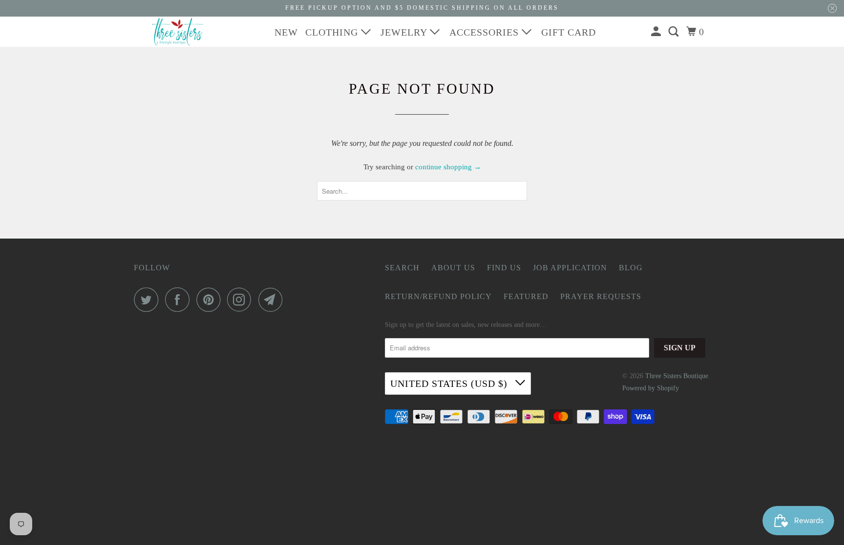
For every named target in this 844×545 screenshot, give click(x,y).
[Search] (675, 31)
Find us (504, 267)
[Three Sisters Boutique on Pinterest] (210, 299)
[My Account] (657, 31)
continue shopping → (448, 167)
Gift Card (568, 32)
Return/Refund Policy (438, 296)
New (286, 32)
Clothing (333, 32)
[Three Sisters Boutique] (178, 31)
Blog (631, 267)
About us (453, 267)
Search (402, 267)
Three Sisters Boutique (676, 376)
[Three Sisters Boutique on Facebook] (179, 299)
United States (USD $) (450, 383)
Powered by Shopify (650, 388)
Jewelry (405, 32)
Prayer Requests (600, 296)
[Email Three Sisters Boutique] (273, 299)
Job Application (570, 267)
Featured (526, 296)
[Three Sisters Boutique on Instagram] (241, 299)
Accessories (485, 32)
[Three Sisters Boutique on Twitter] (148, 299)
